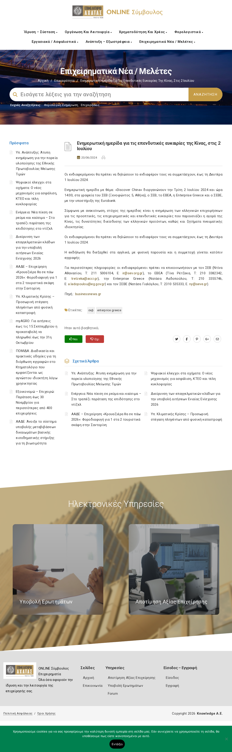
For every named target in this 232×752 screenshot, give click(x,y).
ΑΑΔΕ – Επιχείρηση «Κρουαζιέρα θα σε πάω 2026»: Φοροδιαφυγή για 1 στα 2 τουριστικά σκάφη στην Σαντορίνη (36, 277)
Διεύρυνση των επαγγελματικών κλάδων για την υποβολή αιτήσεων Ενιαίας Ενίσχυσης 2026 (35, 247)
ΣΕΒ (91, 310)
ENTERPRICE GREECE (109, 310)
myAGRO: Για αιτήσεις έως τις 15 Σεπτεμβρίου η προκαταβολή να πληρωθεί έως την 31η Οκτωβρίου (36, 332)
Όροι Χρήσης (46, 713)
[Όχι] (226, 741)
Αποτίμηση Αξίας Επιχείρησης (132, 678)
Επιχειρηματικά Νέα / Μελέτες (166, 42)
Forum (113, 694)
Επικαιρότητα (64, 80)
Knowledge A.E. (210, 713)
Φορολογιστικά (188, 32)
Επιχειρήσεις (90, 105)
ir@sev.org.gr (133, 273)
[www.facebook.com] (187, 339)
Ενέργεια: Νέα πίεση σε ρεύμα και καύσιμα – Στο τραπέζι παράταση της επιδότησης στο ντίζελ (106, 399)
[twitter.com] (177, 339)
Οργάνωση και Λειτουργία (88, 32)
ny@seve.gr (198, 284)
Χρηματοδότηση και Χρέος (142, 32)
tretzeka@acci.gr (84, 279)
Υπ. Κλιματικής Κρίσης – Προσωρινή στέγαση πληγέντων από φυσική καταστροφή (186, 417)
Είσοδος (172, 678)
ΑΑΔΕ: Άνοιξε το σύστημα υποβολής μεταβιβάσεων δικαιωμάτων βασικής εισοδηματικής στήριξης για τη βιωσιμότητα (36, 432)
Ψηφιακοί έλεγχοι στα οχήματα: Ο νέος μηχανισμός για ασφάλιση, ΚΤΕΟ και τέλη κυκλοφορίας (36, 193)
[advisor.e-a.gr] (217, 339)
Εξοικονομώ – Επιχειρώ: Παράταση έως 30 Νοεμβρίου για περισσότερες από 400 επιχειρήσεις (35, 402)
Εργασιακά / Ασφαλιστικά (54, 42)
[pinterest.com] (197, 339)
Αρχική (43, 80)
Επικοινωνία (92, 686)
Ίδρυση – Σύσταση (40, 32)
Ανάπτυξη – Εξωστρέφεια (108, 42)
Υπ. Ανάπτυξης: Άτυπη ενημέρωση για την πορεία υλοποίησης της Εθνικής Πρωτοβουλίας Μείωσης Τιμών (37, 163)
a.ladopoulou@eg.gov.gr (86, 284)
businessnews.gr (88, 294)
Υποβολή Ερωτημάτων (125, 686)
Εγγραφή (172, 686)
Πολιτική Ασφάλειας (17, 713)
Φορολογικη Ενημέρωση (61, 105)
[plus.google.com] (207, 339)
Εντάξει (117, 744)
